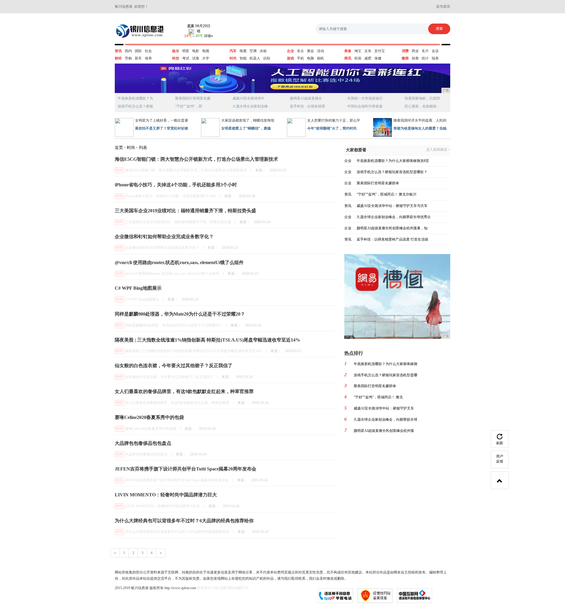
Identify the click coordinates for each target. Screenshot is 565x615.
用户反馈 (499, 458)
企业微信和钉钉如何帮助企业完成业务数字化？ (162, 248)
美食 (347, 51)
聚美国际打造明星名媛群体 (378, 183)
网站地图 (235, 588)
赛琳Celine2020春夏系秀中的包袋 (150, 429)
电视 (205, 51)
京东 (367, 51)
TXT (245, 588)
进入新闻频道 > (438, 150)
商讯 (347, 58)
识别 (266, 58)
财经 (118, 58)
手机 (300, 58)
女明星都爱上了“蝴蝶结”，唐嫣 (246, 128)
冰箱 (263, 51)
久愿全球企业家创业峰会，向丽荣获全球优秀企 (394, 217)
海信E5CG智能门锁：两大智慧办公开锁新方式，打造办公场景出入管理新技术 (186, 170)
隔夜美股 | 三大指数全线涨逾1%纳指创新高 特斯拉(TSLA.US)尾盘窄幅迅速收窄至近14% (193, 351)
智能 (243, 58)
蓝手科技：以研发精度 (307, 106)
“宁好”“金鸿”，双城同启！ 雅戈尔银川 (386, 194)
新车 (138, 58)
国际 (138, 51)
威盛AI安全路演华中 (248, 98)
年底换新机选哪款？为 (135, 98)
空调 (253, 51)
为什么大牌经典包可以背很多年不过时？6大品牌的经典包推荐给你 (177, 532)
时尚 (233, 58)
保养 (148, 58)
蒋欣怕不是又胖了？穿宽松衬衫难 (161, 128)
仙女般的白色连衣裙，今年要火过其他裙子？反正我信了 (169, 377)
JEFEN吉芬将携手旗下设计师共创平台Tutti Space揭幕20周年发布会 (177, 480)
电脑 (310, 58)
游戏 (290, 58)
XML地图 (219, 588)
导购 (128, 58)
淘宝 (357, 51)
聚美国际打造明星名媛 (192, 98)
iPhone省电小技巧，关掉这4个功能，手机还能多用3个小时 (170, 196)
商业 (415, 51)
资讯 (118, 51)
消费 (405, 51)
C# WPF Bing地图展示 (142, 299)
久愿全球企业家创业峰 (250, 106)
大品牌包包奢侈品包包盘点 (146, 454)
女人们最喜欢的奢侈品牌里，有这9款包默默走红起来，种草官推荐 (177, 403)
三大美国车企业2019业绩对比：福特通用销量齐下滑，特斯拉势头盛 (178, 222)
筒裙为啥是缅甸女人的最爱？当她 (419, 128)
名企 (300, 51)
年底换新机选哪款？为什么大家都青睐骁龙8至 (393, 161)
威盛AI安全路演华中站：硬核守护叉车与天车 (392, 206)
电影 (195, 51)
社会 (148, 51)
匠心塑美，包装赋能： (422, 106)
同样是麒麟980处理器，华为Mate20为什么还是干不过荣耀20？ (173, 325)
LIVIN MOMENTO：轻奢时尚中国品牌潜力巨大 (162, 506)
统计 (425, 58)
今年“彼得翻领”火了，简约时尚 (332, 128)
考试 (185, 58)
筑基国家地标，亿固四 (422, 98)
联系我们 (204, 588)
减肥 (367, 58)
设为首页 (443, 6)
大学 (205, 58)
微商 (405, 58)
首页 (119, 147)
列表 (143, 147)
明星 (185, 51)
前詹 (415, 58)
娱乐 (175, 51)
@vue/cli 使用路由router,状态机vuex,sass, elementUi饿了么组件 (172, 273)
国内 (128, 51)
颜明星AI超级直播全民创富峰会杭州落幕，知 (392, 228)
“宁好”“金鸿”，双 (188, 106)
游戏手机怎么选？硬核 (135, 106)
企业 (290, 51)
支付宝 (379, 51)
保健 (377, 58)
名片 (425, 51)
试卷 (195, 58)
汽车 (233, 51)
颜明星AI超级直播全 (306, 98)
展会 (310, 51)
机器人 (255, 58)
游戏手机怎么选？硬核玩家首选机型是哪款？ (392, 172)
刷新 (499, 443)
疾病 (357, 58)
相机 (320, 58)
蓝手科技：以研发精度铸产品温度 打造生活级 (392, 239)
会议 (435, 51)
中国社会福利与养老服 (365, 106)
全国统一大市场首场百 (365, 98)
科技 (175, 58)
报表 (435, 58)
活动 (320, 51)
